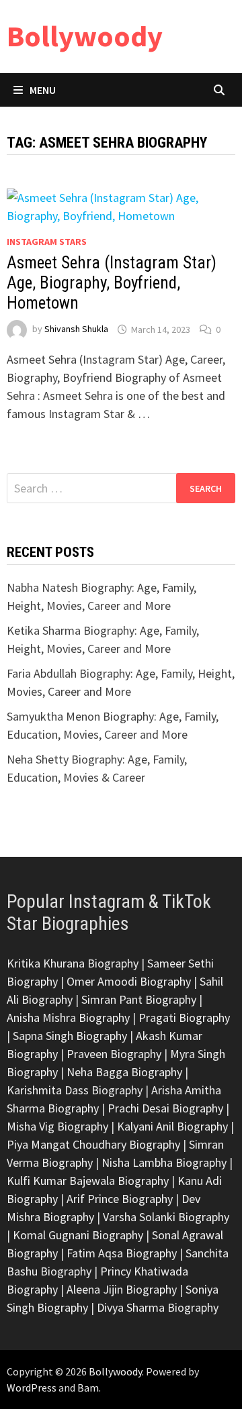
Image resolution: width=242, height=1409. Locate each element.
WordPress (31, 1387)
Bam (88, 1387)
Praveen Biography (114, 1053)
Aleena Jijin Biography (122, 1289)
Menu (43, 90)
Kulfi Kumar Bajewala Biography (88, 1180)
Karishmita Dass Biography (75, 1090)
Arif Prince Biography (120, 1198)
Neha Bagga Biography (124, 1072)
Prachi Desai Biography (165, 1108)
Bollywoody (85, 35)
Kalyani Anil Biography (172, 1126)
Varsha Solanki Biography (166, 1216)
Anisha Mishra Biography (68, 1017)
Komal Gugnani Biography (78, 1235)
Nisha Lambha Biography (164, 1162)
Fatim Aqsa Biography (122, 1253)
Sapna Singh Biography (70, 1035)
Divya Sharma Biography (157, 1307)
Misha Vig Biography (57, 1126)
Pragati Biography (184, 1017)
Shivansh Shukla (76, 329)
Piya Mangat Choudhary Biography (93, 1144)
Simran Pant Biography (138, 999)
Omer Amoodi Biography (129, 981)
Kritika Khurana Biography (72, 963)
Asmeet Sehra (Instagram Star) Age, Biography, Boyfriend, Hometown (111, 283)
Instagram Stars (47, 242)
